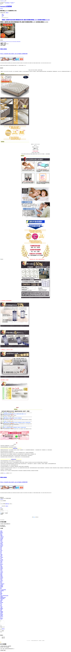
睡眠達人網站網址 (3, 49)
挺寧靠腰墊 (2, 590)
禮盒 (1, 549)
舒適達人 (1, 615)
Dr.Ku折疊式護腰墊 (3, 589)
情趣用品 (1, 608)
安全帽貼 (1, 538)
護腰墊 (1, 593)
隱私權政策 (40, 640)
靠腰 (1, 591)
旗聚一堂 (1, 545)
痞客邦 (6, 503)
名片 (2, 16)
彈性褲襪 (1, 602)
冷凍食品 (1, 557)
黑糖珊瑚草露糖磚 (3, 597)
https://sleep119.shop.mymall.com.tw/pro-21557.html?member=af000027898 (10, 41)
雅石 (1, 587)
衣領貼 (1, 561)
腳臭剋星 (1, 564)
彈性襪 (1, 600)
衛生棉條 (1, 614)
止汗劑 (1, 541)
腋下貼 (1, 540)
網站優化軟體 (2, 598)
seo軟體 (1, 599)
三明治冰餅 (2, 536)
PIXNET (29, 640)
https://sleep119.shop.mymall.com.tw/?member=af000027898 (13, 53)
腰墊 (1, 592)
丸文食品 (1, 544)
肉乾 (1, 552)
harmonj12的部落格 (6, 6)
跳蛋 (1, 610)
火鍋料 (1, 555)
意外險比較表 (2, 583)
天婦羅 (1, 554)
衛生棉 (1, 613)
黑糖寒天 (1, 596)
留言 (8, 503)
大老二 (1, 604)
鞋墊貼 (1, 543)
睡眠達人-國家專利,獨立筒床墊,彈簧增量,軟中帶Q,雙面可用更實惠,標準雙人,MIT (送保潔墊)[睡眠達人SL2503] (26, 19)
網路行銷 (1, 616)
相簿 (2, 14)
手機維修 (1, 612)
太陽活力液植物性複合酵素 (4, 595)
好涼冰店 (1, 537)
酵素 (1, 594)
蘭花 (1, 588)
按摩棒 (1, 609)
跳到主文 (1, 8)
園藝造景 (1, 585)
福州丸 (1, 556)
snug (1, 563)
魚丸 (1, 553)
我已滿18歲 (2, 650)
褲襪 (1, 601)
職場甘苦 (7, 12)
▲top (1, 507)
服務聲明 (43, 640)
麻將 (1, 603)
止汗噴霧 (1, 542)
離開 (4, 650)
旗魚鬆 (1, 546)
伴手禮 (1, 550)
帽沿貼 (1, 562)
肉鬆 (1, 548)
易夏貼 (1, 539)
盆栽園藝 (1, 586)
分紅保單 (1, 584)
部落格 (3, 15)
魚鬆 (1, 547)
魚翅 (1, 558)
